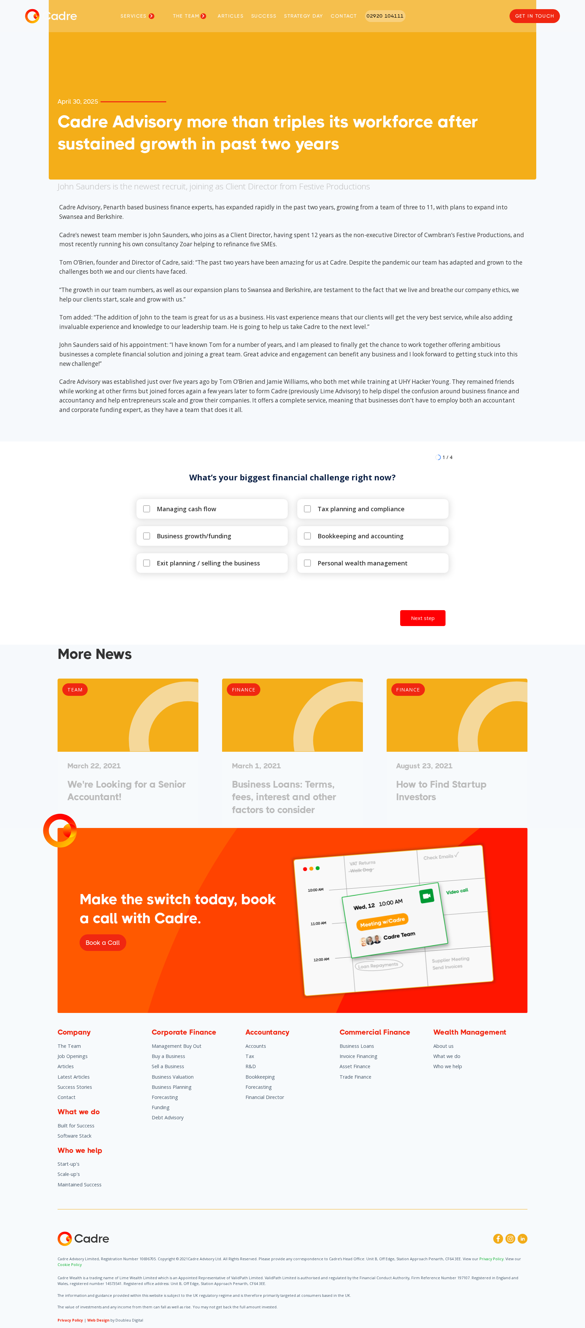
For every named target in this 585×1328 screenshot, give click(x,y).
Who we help (447, 1066)
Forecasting (165, 1097)
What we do (446, 1056)
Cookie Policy (70, 1264)
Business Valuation (173, 1077)
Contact (66, 1097)
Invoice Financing (358, 1056)
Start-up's (69, 1164)
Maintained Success (80, 1184)
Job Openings (73, 1056)
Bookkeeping (260, 1077)
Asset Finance (355, 1066)
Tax (249, 1056)
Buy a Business (168, 1056)
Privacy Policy (70, 1320)
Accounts (255, 1046)
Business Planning (172, 1087)
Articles (66, 1066)
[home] (32, 16)
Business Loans (357, 1046)
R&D (250, 1066)
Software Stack (74, 1136)
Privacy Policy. (492, 1258)
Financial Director (264, 1097)
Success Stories (75, 1087)
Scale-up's (69, 1174)
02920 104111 (385, 16)
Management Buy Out (176, 1046)
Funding (161, 1107)
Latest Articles (74, 1077)
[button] (138, 16)
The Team (69, 1046)
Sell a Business (168, 1066)
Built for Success (76, 1125)
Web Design (98, 1320)
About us (443, 1046)
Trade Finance (355, 1077)
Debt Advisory (167, 1117)
